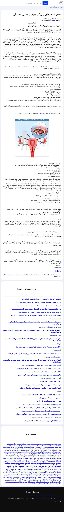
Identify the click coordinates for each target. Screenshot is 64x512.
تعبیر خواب (45, 495)
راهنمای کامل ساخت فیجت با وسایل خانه (34, 450)
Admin (58, 271)
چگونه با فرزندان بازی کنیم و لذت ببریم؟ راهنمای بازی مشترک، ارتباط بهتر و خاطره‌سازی (33, 480)
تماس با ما (52, 501)
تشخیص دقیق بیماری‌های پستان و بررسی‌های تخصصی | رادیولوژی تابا (42, 444)
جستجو (45, 3)
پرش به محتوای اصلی (56, 7)
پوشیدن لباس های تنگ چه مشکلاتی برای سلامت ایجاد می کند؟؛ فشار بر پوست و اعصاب (34, 472)
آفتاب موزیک (38, 495)
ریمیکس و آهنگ (58, 495)
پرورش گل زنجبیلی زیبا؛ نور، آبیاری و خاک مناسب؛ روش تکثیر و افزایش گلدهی (40, 464)
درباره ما (57, 501)
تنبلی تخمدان (41, 113)
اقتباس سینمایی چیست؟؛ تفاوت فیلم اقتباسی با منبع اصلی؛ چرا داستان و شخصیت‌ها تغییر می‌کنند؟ (32, 463)
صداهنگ (33, 495)
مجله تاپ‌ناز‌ (54, 3)
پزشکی (53, 20)
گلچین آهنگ (51, 495)
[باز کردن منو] (61, 3)
